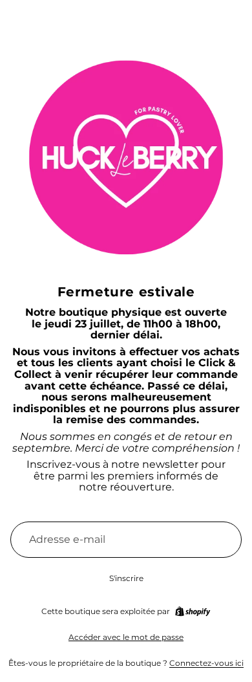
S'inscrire (126, 578)
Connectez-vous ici (206, 663)
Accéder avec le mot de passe (126, 637)
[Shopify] (192, 611)
